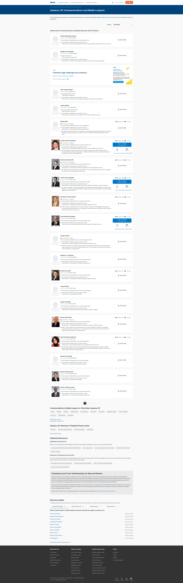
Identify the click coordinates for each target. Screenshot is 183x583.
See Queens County (55, 419)
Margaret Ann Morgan (67, 51)
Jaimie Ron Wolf (65, 271)
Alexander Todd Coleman (68, 197)
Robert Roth (64, 121)
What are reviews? (55, 451)
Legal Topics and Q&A (91, 2)
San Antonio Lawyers (76, 570)
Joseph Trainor (65, 235)
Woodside (70, 415)
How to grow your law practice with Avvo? (61, 463)
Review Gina (72, 339)
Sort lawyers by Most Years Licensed (59, 542)
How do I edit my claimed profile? (82, 463)
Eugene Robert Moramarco (57, 516)
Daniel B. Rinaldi (65, 302)
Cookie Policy (69, 577)
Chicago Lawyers (75, 557)
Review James (72, 389)
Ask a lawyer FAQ (87, 448)
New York (53, 415)
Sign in (130, 2)
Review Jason (72, 179)
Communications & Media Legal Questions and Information (66, 448)
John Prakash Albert (66, 89)
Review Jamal (72, 288)
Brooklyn (66, 411)
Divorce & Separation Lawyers (99, 567)
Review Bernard (73, 373)
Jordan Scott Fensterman (68, 140)
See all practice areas (55, 433)
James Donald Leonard (67, 387)
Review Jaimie (72, 272)
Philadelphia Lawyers (76, 565)
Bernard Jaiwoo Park (66, 371)
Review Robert (72, 37)
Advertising (90, 429)
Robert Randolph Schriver (68, 36)
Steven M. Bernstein (55, 513)
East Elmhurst (74, 411)
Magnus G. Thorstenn (67, 255)
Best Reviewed (112, 506)
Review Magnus (73, 257)
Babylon (59, 411)
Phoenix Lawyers (75, 567)
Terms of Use (53, 577)
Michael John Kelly (66, 356)
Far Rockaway (84, 411)
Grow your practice (119, 2)
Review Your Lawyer (54, 554)
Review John (72, 91)
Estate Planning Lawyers (97, 562)
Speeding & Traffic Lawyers (98, 573)
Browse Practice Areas (55, 560)
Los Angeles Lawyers (76, 554)
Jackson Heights (123, 411)
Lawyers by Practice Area (77, 2)
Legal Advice (53, 557)
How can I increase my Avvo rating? (103, 463)
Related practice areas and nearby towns (111, 17)
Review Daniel (72, 303)
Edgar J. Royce (54, 532)
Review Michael (73, 358)
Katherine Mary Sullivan (56, 535)
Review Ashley (72, 107)
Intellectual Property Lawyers (98, 570)
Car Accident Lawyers (97, 565)
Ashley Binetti (64, 105)
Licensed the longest (58, 506)
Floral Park (93, 411)
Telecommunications (79, 429)
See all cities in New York (56, 421)
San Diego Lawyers (75, 573)
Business (53, 429)
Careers (115, 554)
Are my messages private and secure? (104, 448)
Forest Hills (101, 411)
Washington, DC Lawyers (76, 562)
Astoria (52, 411)
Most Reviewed (95, 506)
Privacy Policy (61, 577)
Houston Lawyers (75, 560)
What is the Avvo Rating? (123, 448)
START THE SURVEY (118, 81)
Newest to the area (78, 506)
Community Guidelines (79, 577)
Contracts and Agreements (65, 429)
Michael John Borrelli (66, 160)
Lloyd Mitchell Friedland (67, 216)
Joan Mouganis (54, 538)
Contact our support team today (107, 491)
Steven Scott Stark (66, 317)
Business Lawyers (96, 554)
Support (115, 557)
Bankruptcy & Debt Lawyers (98, 552)
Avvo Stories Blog (54, 562)
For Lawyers (53, 565)
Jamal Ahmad (64, 286)
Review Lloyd (72, 218)
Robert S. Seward (54, 524)
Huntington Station (111, 411)
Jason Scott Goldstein (67, 177)
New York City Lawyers (76, 552)
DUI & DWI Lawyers (96, 560)
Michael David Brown (55, 519)
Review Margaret (73, 53)
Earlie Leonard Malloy (55, 527)
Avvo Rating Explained (118, 560)
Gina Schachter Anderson (68, 337)
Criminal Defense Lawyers (98, 557)
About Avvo (115, 552)
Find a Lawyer (53, 552)
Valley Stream (61, 415)
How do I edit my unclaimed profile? (60, 467)
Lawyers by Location (63, 2)
